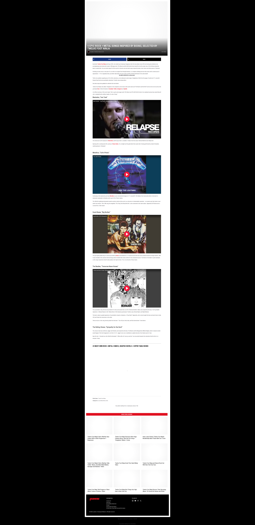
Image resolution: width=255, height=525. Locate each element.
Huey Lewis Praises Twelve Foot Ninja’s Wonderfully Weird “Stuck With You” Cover (154, 437)
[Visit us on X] (141, 501)
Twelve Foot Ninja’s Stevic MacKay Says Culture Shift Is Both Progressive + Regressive (98, 438)
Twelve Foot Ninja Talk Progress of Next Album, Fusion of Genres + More (98, 490)
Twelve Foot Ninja (101, 64)
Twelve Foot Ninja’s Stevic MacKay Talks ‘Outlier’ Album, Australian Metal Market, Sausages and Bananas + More (98, 464)
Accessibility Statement (111, 503)
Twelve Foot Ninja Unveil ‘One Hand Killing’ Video (126, 464)
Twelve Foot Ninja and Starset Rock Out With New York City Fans (153, 464)
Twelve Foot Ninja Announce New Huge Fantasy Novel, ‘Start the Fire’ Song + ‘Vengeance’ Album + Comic (126, 438)
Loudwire (92, 51)
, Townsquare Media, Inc (102, 511)
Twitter (115, 89)
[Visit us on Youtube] (136, 501)
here (98, 89)
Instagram (119, 89)
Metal (101, 400)
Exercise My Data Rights (111, 506)
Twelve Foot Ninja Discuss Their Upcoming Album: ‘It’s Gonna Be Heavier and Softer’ (154, 490)
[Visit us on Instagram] (133, 501)
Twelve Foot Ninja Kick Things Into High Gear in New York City (126, 490)
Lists (99, 400)
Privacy (107, 505)
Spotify (125, 89)
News (104, 400)
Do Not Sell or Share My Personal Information (115, 508)
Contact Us (108, 500)
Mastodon (110, 140)
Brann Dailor (115, 144)
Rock (107, 400)
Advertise (108, 502)
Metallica (112, 196)
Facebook (111, 89)
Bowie (117, 255)
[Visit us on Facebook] (138, 501)
